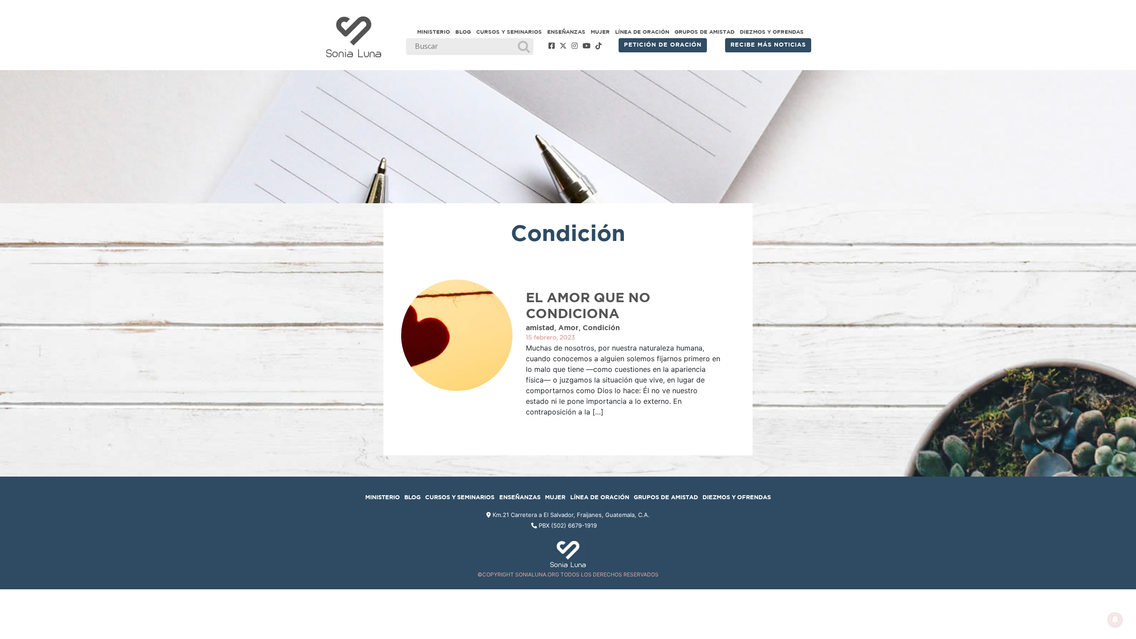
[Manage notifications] (1115, 619)
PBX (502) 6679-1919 (568, 525)
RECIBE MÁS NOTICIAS (768, 45)
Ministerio (433, 32)
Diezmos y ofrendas (772, 32)
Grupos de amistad (704, 32)
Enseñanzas (566, 32)
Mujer (600, 32)
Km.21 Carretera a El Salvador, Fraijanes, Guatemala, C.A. (570, 514)
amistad (540, 327)
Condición (601, 327)
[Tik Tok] (598, 46)
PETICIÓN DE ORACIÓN (663, 45)
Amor (568, 327)
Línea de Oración (642, 32)
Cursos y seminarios (509, 32)
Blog (463, 32)
